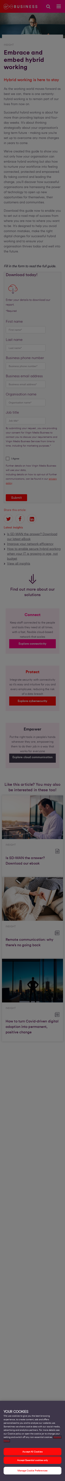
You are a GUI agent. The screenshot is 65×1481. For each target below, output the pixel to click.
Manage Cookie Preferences (32, 1470)
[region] (32, 1441)
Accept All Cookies (32, 1451)
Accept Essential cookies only (32, 1460)
